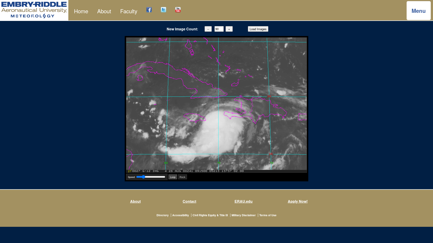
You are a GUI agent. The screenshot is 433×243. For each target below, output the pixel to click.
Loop (172, 177)
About (104, 11)
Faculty (128, 11)
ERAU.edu (244, 201)
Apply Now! (298, 201)
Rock (182, 177)
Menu (419, 10)
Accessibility (180, 215)
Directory (163, 215)
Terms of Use (267, 215)
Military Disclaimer (244, 215)
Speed (131, 177)
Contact (189, 201)
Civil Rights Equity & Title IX (210, 215)
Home (81, 11)
